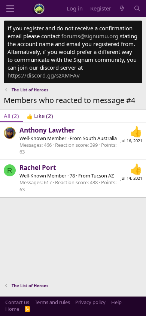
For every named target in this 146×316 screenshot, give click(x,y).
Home (12, 309)
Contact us (17, 302)
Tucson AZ (102, 175)
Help (116, 302)
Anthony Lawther (47, 130)
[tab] (40, 116)
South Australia (100, 138)
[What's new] (122, 8)
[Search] (137, 8)
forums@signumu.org (89, 36)
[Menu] (10, 8)
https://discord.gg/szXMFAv (43, 75)
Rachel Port (37, 167)
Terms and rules (52, 302)
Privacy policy (90, 302)
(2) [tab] (11, 115)
